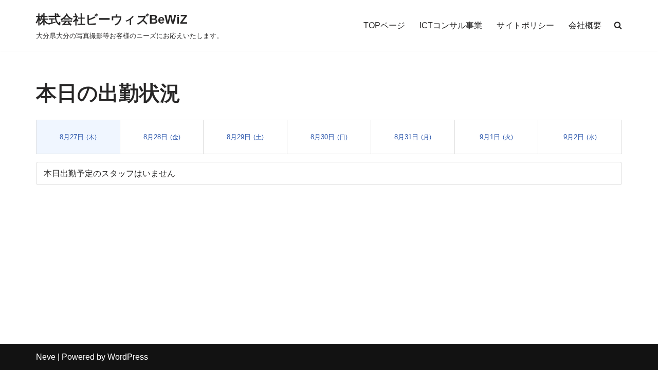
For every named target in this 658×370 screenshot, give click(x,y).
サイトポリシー (525, 25)
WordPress (127, 357)
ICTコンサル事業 (450, 25)
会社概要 (585, 25)
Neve (46, 357)
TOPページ (384, 25)
